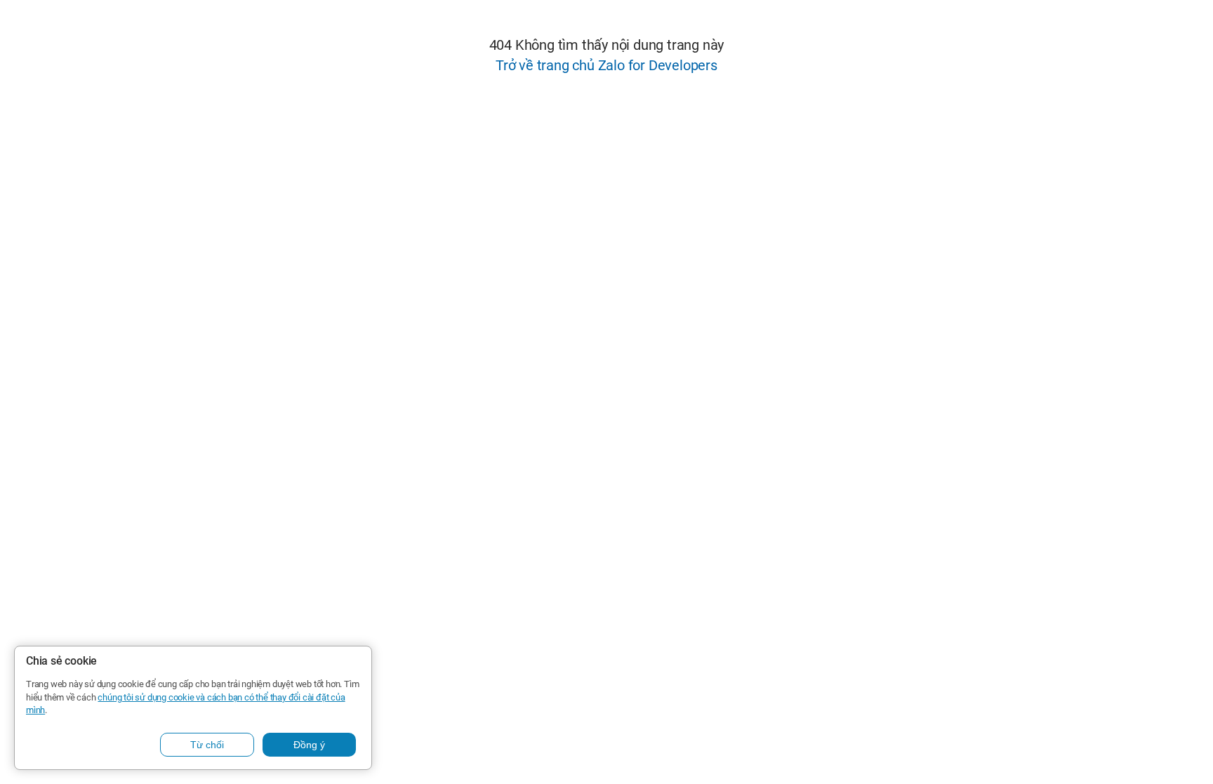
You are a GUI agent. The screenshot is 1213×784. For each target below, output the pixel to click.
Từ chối (207, 744)
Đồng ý (309, 744)
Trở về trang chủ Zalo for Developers (606, 65)
